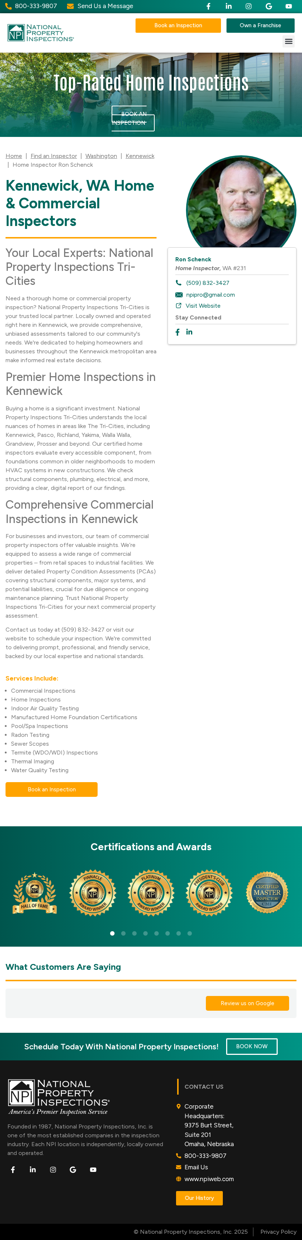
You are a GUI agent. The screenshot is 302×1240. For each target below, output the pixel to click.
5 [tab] (156, 933)
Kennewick (140, 155)
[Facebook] (180, 332)
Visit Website (203, 305)
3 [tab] (134, 933)
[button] (288, 41)
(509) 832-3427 (207, 282)
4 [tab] (145, 933)
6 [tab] (167, 933)
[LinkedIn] (191, 332)
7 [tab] (178, 933)
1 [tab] (112, 933)
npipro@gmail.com (210, 294)
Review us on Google (247, 1003)
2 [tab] (123, 933)
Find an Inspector (54, 155)
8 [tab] (189, 933)
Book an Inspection (129, 118)
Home (14, 155)
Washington (101, 155)
